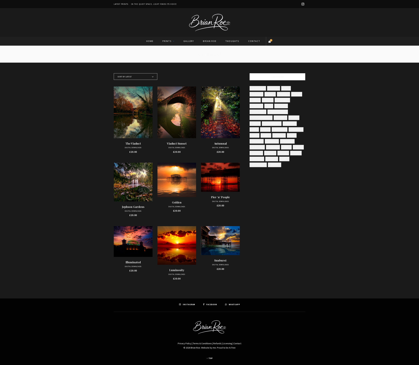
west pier (274, 165)
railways (279, 135)
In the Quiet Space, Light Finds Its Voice (154, 4)
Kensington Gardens (261, 117)
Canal (296, 94)
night (265, 129)
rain (292, 135)
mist (254, 129)
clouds (268, 100)
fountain (281, 106)
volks (284, 159)
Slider (286, 147)
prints (266, 135)
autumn (273, 88)
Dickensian (282, 100)
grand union (258, 112)
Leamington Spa (272, 123)
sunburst (256, 153)
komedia (280, 117)
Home (150, 41)
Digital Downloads (133, 148)
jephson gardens (277, 112)
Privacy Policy (184, 343)
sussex (296, 153)
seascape (273, 147)
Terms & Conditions (202, 343)
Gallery (188, 41)
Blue (286, 88)
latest (255, 123)
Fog (268, 106)
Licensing (227, 343)
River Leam (257, 147)
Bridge (270, 94)
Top (210, 358)
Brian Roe (209, 41)
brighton (283, 94)
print (254, 135)
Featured (256, 106)
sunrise (270, 153)
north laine (279, 129)
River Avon (287, 141)
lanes (293, 117)
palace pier (296, 129)
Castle (255, 100)
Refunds (217, 343)
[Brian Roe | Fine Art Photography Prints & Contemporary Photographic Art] (209, 22)
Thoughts (232, 41)
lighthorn (290, 123)
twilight (271, 159)
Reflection (272, 141)
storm (298, 147)
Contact (254, 41)
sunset (283, 153)
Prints (167, 41)
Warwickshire (258, 165)
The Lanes (257, 159)
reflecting (257, 141)
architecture (258, 88)
